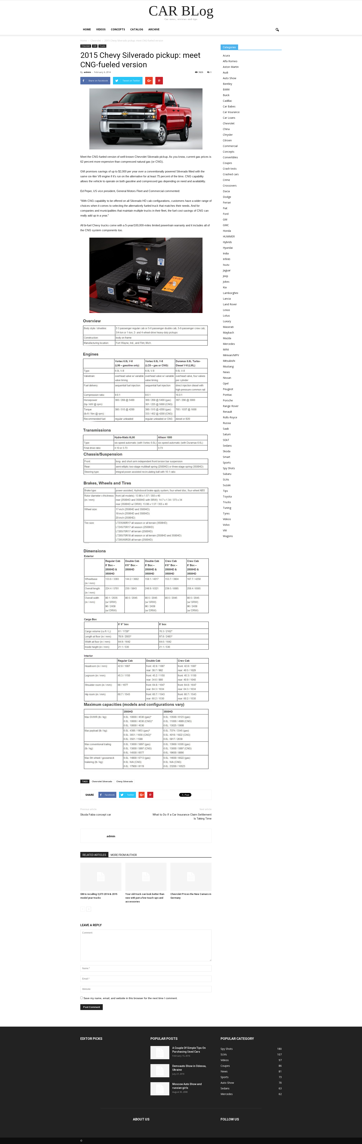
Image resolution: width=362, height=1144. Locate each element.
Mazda (227, 338)
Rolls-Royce (230, 417)
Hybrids (227, 242)
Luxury (227, 321)
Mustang (228, 366)
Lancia (227, 298)
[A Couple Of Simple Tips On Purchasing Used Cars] (159, 1052)
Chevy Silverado (124, 781)
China (226, 129)
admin (87, 72)
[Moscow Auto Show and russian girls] (159, 1088)
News (226, 372)
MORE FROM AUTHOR (124, 854)
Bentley (227, 84)
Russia (227, 423)
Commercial (230, 146)
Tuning (227, 508)
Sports (227, 462)
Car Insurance (231, 112)
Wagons (228, 536)
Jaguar (227, 270)
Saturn (227, 434)
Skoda (226, 451)
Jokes (226, 281)
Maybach (228, 332)
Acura (226, 55)
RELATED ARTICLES (94, 854)
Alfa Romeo (230, 61)
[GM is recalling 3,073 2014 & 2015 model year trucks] (100, 877)
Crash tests (230, 168)
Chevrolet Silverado (102, 781)
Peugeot (228, 389)
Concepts (118, 29)
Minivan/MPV (231, 355)
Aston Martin (231, 67)
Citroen (227, 140)
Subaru (227, 474)
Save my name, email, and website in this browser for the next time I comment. (131, 998)
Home (87, 29)
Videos (101, 29)
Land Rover (230, 304)
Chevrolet (85, 46)
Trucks (102, 46)
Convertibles (230, 157)
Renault (227, 411)
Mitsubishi (229, 361)
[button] (277, 29)
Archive (154, 29)
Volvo (226, 524)
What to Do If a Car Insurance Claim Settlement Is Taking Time (182, 816)
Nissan (227, 378)
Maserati (228, 327)
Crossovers (230, 185)
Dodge (227, 197)
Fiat (225, 208)
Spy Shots (229, 468)
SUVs (226, 479)
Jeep (225, 276)
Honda (227, 231)
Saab (226, 428)
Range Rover (231, 406)
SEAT (226, 440)
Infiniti (226, 259)
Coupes (227, 163)
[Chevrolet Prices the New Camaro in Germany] (191, 877)
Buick (226, 95)
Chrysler (228, 134)
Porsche (228, 400)
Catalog (136, 29)
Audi (225, 72)
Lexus (226, 310)
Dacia (226, 191)
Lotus (226, 315)
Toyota (227, 496)
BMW (226, 89)
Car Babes (229, 106)
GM (94, 46)
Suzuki (227, 485)
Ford (226, 214)
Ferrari (227, 202)
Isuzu (226, 264)
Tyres (226, 513)
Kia (225, 287)
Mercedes (229, 344)
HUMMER (229, 236)
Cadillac (227, 101)
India (226, 253)
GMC (226, 225)
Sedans (227, 445)
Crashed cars (231, 174)
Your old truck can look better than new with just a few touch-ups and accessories (144, 898)
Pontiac (227, 394)
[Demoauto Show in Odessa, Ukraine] (159, 1070)
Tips (225, 491)
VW (225, 530)
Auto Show (229, 78)
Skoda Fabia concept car (95, 814)
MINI (226, 349)
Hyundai (228, 247)
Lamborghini (230, 293)
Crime (226, 180)
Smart (226, 457)
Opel (226, 383)
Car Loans (229, 117)
